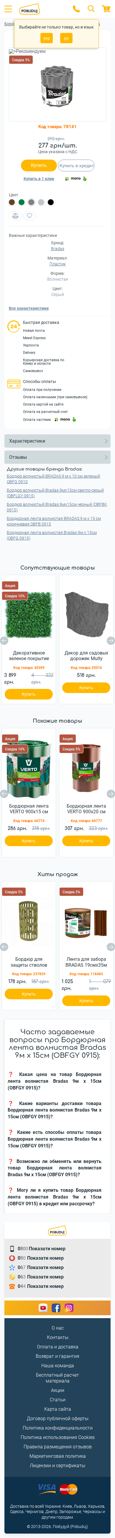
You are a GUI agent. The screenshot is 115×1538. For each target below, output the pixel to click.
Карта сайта (57, 1409)
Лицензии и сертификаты (57, 1465)
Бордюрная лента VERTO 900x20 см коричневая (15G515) (86, 809)
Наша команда (57, 1365)
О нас (58, 1328)
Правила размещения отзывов (58, 1447)
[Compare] (15, 215)
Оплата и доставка (57, 1347)
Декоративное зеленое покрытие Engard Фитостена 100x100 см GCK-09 (29, 656)
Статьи (57, 1400)
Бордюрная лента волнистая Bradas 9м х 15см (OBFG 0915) (52, 535)
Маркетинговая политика (57, 1456)
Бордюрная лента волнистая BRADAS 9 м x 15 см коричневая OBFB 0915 (54, 521)
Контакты (57, 1337)
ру (66, 38)
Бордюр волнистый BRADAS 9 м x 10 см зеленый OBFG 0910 (53, 479)
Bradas (57, 248)
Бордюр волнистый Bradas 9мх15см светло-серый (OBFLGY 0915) (55, 493)
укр (46, 38)
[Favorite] (29, 215)
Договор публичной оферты (57, 1418)
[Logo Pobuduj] (42, 9)
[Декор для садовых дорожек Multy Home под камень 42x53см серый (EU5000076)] (86, 613)
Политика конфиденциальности (58, 1428)
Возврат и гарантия (57, 1356)
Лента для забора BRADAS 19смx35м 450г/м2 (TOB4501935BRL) (86, 962)
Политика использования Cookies (58, 1437)
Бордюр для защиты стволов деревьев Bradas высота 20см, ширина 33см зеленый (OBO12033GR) (29, 962)
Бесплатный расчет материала (57, 1378)
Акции (57, 1390)
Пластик (58, 264)
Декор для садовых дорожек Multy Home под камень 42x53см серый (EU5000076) (86, 656)
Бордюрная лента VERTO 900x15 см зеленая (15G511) (29, 809)
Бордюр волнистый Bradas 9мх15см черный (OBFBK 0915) (57, 507)
